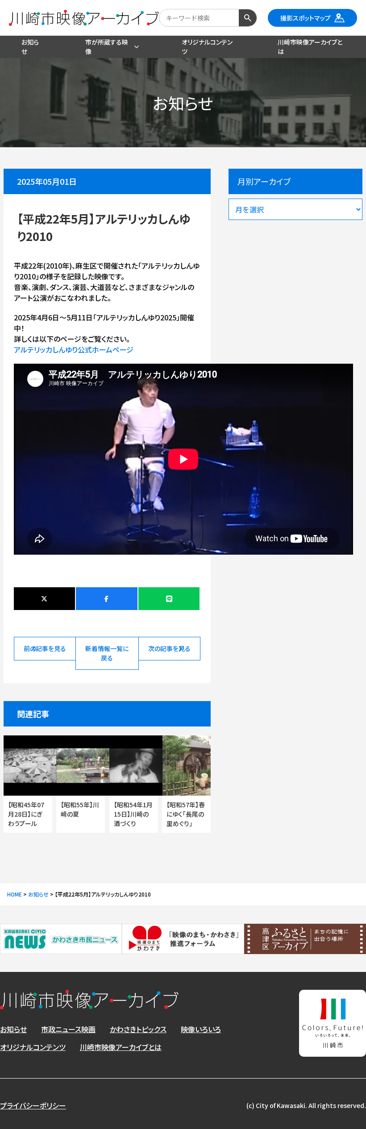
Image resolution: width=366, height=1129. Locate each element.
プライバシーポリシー (33, 1105)
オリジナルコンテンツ (33, 1047)
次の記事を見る (169, 648)
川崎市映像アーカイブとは (121, 1047)
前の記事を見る (45, 648)
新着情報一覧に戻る (107, 653)
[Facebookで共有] (106, 598)
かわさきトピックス (138, 1029)
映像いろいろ (201, 1029)
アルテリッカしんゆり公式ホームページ (73, 349)
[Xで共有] (44, 598)
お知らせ (13, 1029)
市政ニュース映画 (68, 1029)
